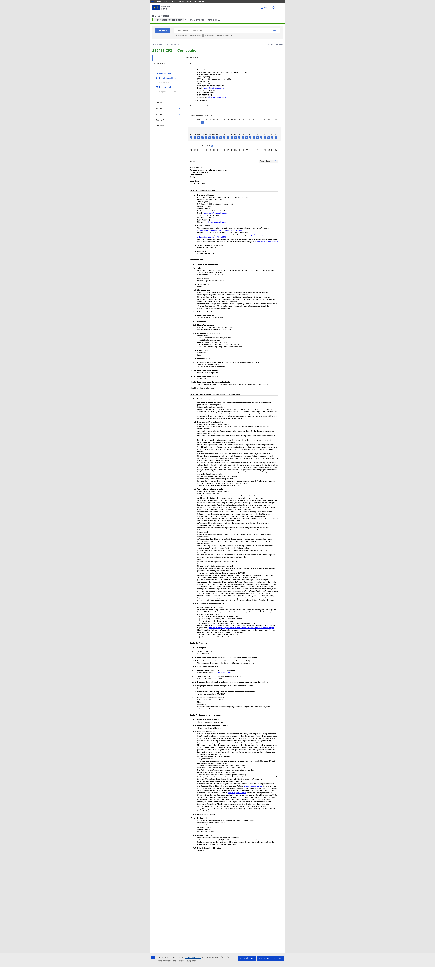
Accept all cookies (247, 958)
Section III (159, 114)
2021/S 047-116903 (225, 673)
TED (154, 44)
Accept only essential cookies (270, 958)
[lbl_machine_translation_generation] (212, 146)
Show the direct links (167, 78)
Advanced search (195, 35)
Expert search (209, 35)
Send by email (165, 87)
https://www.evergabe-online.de (266, 242)
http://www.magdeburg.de (217, 97)
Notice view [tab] (158, 58)
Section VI (160, 126)
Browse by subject (223, 35)
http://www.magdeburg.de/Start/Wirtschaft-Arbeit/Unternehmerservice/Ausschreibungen (241, 628)
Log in (266, 7)
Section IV (160, 120)
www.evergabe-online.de (253, 786)
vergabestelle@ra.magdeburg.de (214, 88)
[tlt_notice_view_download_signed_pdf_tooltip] (202, 122)
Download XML (165, 73)
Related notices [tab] (159, 63)
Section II (159, 108)
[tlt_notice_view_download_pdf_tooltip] (191, 137)
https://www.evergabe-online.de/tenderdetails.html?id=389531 (219, 230)
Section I (159, 103)
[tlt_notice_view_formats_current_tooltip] (276, 161)
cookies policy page (193, 957)
